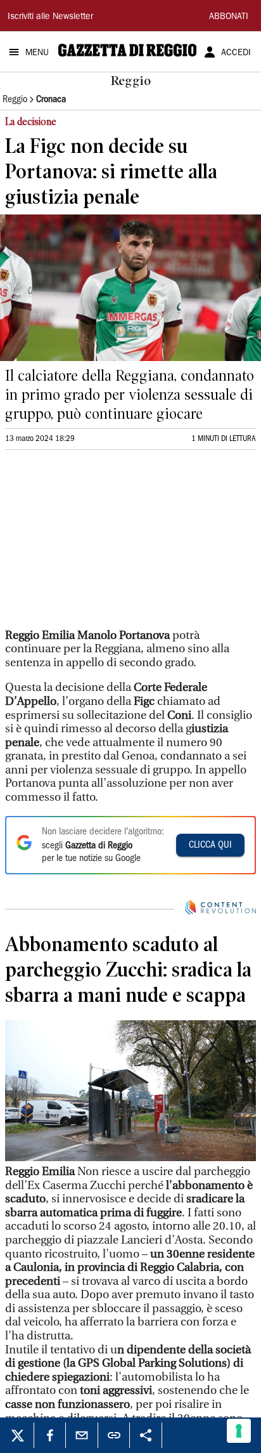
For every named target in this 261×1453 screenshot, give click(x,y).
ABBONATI (228, 17)
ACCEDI (236, 53)
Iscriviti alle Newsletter (50, 17)
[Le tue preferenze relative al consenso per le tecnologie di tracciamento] (239, 1431)
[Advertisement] (100, 544)
